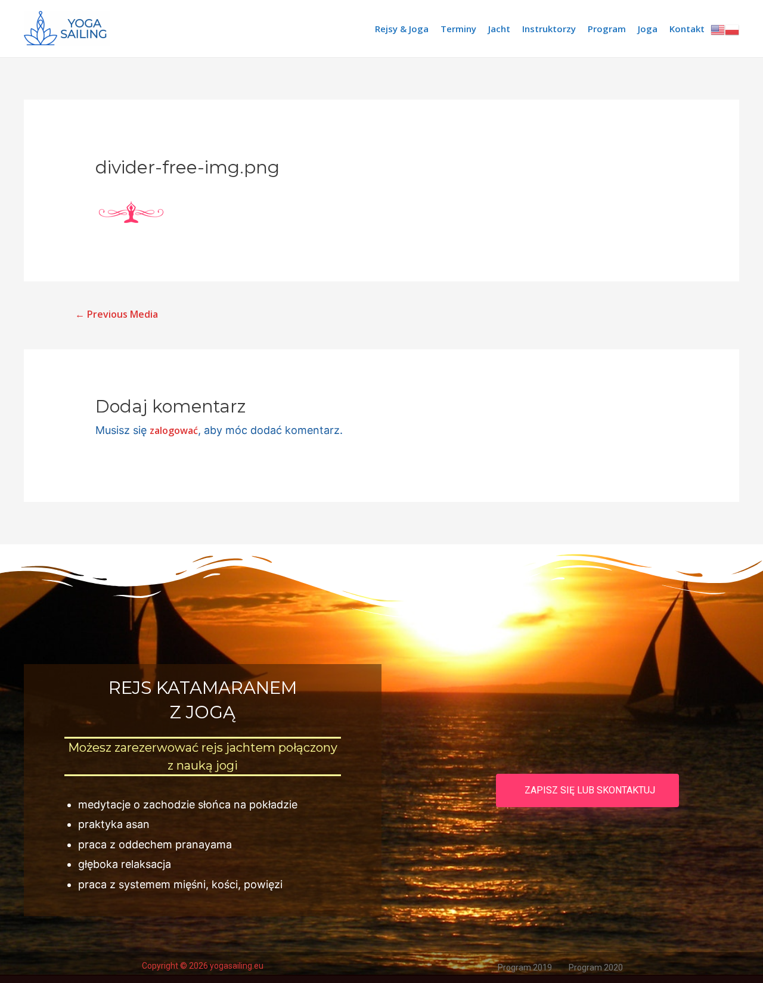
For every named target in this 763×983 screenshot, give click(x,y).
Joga (647, 29)
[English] (718, 28)
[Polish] (732, 28)
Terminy (458, 29)
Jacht (499, 29)
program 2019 (525, 967)
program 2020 (596, 967)
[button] (587, 790)
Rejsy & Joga (402, 29)
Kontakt (687, 29)
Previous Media (116, 314)
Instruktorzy (549, 29)
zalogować (174, 430)
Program (607, 29)
